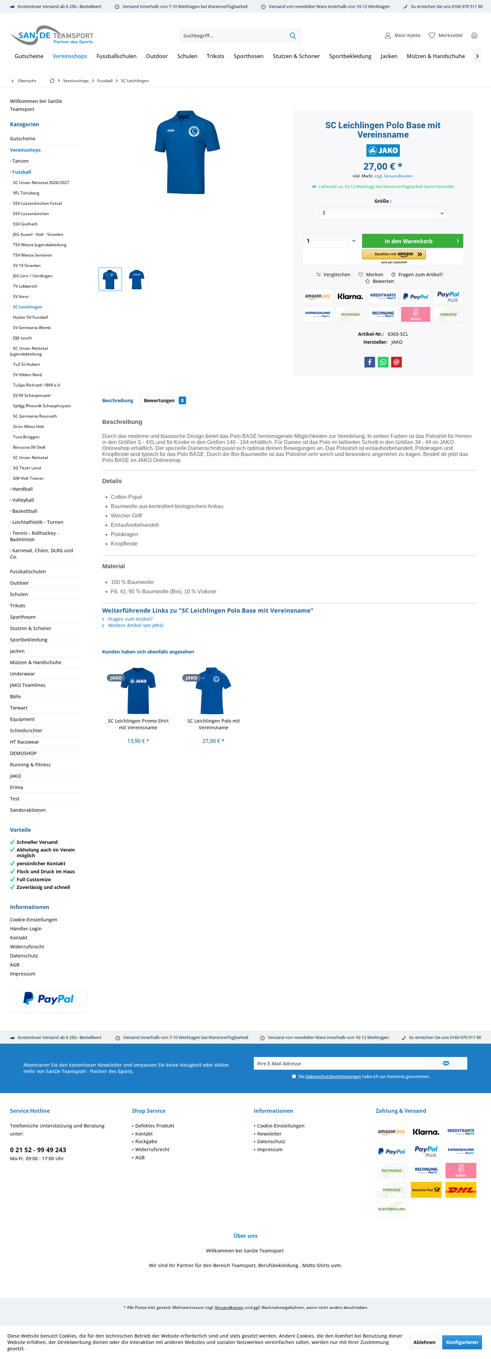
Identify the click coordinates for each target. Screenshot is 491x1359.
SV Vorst (20, 296)
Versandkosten (229, 1307)
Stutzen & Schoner (30, 628)
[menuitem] (474, 35)
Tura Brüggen (26, 437)
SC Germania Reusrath (34, 416)
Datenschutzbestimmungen (333, 1076)
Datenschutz (24, 955)
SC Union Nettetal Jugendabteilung (29, 351)
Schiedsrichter (26, 730)
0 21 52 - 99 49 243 (38, 1150)
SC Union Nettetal (30, 457)
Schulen (19, 594)
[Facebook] (369, 362)
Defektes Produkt (154, 1125)
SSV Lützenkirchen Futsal (37, 203)
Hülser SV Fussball (30, 317)
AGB (14, 964)
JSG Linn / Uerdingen (32, 276)
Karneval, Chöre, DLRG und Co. (41, 553)
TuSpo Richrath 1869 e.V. (36, 385)
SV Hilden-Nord (27, 375)
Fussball (21, 172)
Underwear (22, 673)
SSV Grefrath (25, 224)
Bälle (15, 696)
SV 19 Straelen (26, 265)
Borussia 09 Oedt (29, 447)
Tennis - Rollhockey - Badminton (34, 536)
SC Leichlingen (27, 307)
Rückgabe (146, 1141)
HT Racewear (24, 742)
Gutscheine (22, 138)
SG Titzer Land (26, 468)
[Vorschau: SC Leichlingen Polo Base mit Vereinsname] (110, 279)
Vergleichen (336, 274)
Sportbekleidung (28, 639)
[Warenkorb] (474, 35)
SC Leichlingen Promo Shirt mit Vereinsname (138, 724)
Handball (22, 489)
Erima (16, 787)
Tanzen (20, 161)
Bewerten (382, 281)
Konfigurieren (462, 1342)
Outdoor (19, 583)
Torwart (18, 708)
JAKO (15, 776)
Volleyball (22, 500)
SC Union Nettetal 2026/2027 (40, 182)
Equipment (22, 719)
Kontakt (18, 937)
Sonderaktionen (28, 810)
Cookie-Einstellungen (33, 919)
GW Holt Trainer (28, 478)
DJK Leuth (22, 338)
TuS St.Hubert (26, 364)
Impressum (22, 973)
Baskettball (24, 511)
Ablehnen (425, 1342)
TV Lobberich (24, 286)
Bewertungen (164, 400)
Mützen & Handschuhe (35, 662)
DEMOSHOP (23, 753)
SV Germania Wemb (31, 327)
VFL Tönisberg (25, 193)
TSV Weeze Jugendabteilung (39, 245)
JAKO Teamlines (27, 685)
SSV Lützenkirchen (30, 213)
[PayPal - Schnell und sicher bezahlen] (48, 998)
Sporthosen (23, 617)
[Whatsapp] (383, 362)
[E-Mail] (396, 362)
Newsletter (269, 1133)
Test (14, 798)
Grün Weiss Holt (28, 426)
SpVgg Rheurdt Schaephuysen (41, 406)
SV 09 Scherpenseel (31, 395)
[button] (394, 257)
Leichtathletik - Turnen (37, 522)
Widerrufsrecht (27, 946)
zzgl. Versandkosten (394, 176)
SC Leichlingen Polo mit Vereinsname (213, 724)
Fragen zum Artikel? (420, 274)
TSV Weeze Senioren (32, 255)
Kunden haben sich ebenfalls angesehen (148, 651)
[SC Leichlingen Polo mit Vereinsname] (214, 690)
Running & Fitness (30, 764)
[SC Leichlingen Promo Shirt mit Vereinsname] (138, 690)
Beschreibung (117, 400)
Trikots (17, 605)
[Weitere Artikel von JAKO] (383, 150)
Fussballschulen (28, 571)
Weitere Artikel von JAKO (135, 625)
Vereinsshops (25, 150)
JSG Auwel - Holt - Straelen (37, 234)
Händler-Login (26, 928)
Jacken (17, 651)
